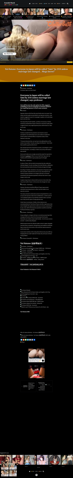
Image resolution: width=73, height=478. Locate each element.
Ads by (70, 454)
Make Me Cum (15, 465)
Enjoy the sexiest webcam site (30, 465)
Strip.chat (26, 466)
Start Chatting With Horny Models (41, 466)
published (28, 156)
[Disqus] (36, 408)
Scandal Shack (9, 3)
